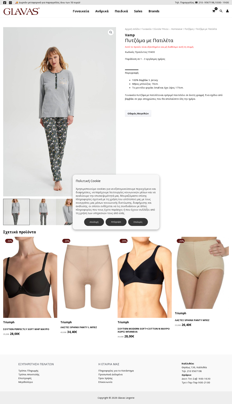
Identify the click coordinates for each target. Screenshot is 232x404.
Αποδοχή (94, 222)
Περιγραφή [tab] (131, 72)
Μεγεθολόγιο (25, 381)
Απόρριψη (116, 221)
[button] (111, 32)
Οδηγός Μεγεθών (138, 113)
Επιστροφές (25, 378)
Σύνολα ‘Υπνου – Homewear (167, 28)
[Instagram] (10, 2)
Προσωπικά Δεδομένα (110, 374)
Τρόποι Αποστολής (28, 374)
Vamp (130, 35)
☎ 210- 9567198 (204, 2)
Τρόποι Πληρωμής (28, 370)
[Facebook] (4, 2)
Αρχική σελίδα (132, 28)
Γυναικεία (146, 28)
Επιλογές (138, 222)
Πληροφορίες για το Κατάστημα (116, 370)
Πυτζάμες (189, 28)
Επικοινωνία (105, 381)
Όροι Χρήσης (105, 378)
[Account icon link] (227, 10)
